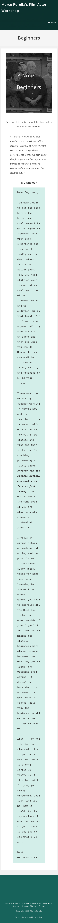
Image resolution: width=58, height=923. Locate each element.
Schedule (25, 903)
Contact (42, 906)
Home (7, 903)
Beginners (17, 906)
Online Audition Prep (41, 903)
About (15, 903)
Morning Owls (37, 917)
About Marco (30, 906)
